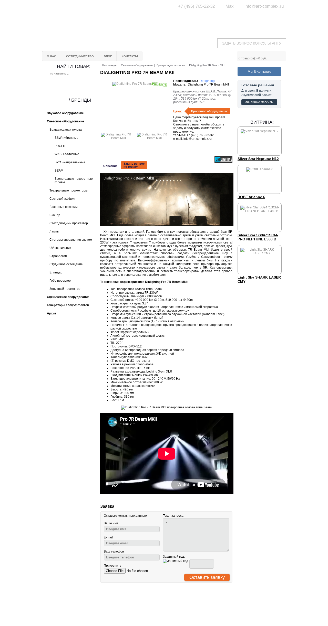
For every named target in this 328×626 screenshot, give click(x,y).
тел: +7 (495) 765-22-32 (83, 601)
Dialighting (207, 81)
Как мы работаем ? (187, 121)
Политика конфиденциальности (144, 617)
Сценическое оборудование (184, 615)
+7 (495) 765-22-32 (196, 6)
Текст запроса (173, 515)
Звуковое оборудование (181, 606)
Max (229, 6)
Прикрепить (112, 565)
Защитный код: (174, 556)
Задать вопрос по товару (134, 165)
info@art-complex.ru (264, 6)
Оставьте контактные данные (125, 515)
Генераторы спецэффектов (184, 611)
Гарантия (135, 611)
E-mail (108, 537)
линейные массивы (259, 102)
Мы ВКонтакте (259, 71)
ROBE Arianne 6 (251, 197)
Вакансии (135, 623)
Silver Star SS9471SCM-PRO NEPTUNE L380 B (258, 237)
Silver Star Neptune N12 (258, 159)
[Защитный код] (175, 561)
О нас (132, 601)
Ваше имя (111, 523)
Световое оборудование (182, 601)
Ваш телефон (114, 551)
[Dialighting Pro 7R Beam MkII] (116, 138)
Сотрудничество (140, 606)
